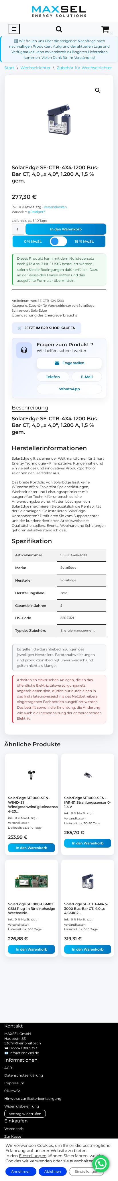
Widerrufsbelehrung (21, 1106)
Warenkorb (13, 1128)
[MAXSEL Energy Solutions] (59, 11)
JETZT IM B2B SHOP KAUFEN (46, 328)
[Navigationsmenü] (14, 29)
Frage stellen (73, 363)
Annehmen (21, 1171)
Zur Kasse (12, 1136)
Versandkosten (55, 207)
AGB (8, 1068)
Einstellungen (32, 1155)
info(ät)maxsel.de (24, 1053)
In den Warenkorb (66, 229)
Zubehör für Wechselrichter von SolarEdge (62, 306)
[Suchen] (59, 29)
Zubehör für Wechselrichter (84, 67)
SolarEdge (39, 310)
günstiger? (36, 212)
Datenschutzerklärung (23, 1075)
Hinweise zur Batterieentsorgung (32, 1098)
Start (9, 67)
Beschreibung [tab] (30, 408)
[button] (98, 90)
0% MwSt (12, 1091)
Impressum (14, 1083)
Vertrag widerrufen (25, 1114)
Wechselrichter (35, 67)
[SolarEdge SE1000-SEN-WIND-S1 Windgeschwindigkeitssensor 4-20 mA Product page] (31, 775)
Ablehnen (52, 1171)
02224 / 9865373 (23, 1048)
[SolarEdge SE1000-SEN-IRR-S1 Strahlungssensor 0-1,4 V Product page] (87, 775)
